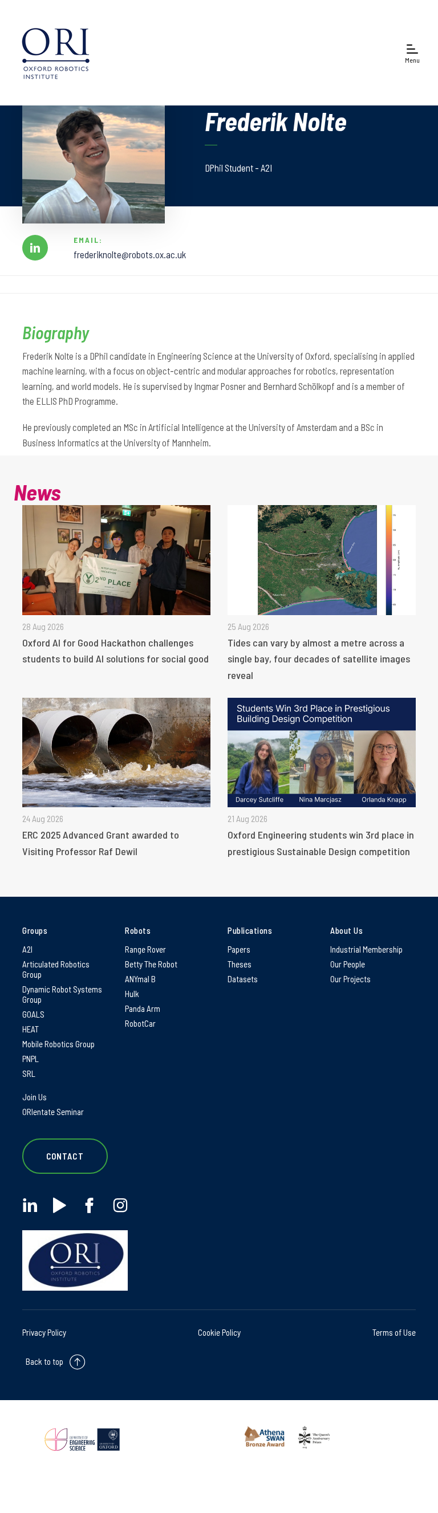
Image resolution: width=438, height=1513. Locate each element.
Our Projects (350, 979)
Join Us (34, 1097)
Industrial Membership (366, 949)
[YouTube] (59, 1205)
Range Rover (145, 949)
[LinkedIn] (30, 1205)
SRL (28, 1073)
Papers (239, 949)
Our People (347, 964)
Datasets (243, 979)
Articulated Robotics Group (56, 969)
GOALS (33, 1014)
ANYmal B (140, 979)
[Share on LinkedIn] (35, 248)
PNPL (30, 1059)
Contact (65, 1156)
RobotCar (140, 1023)
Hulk (132, 994)
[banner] (56, 52)
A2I (27, 949)
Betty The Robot (151, 964)
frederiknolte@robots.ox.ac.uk (130, 254)
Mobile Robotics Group (58, 1044)
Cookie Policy (219, 1332)
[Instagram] (120, 1205)
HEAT (30, 1029)
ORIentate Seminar (53, 1112)
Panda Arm (142, 1008)
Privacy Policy (44, 1332)
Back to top (44, 1361)
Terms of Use (394, 1332)
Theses (240, 964)
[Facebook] (89, 1205)
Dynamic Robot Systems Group (62, 994)
